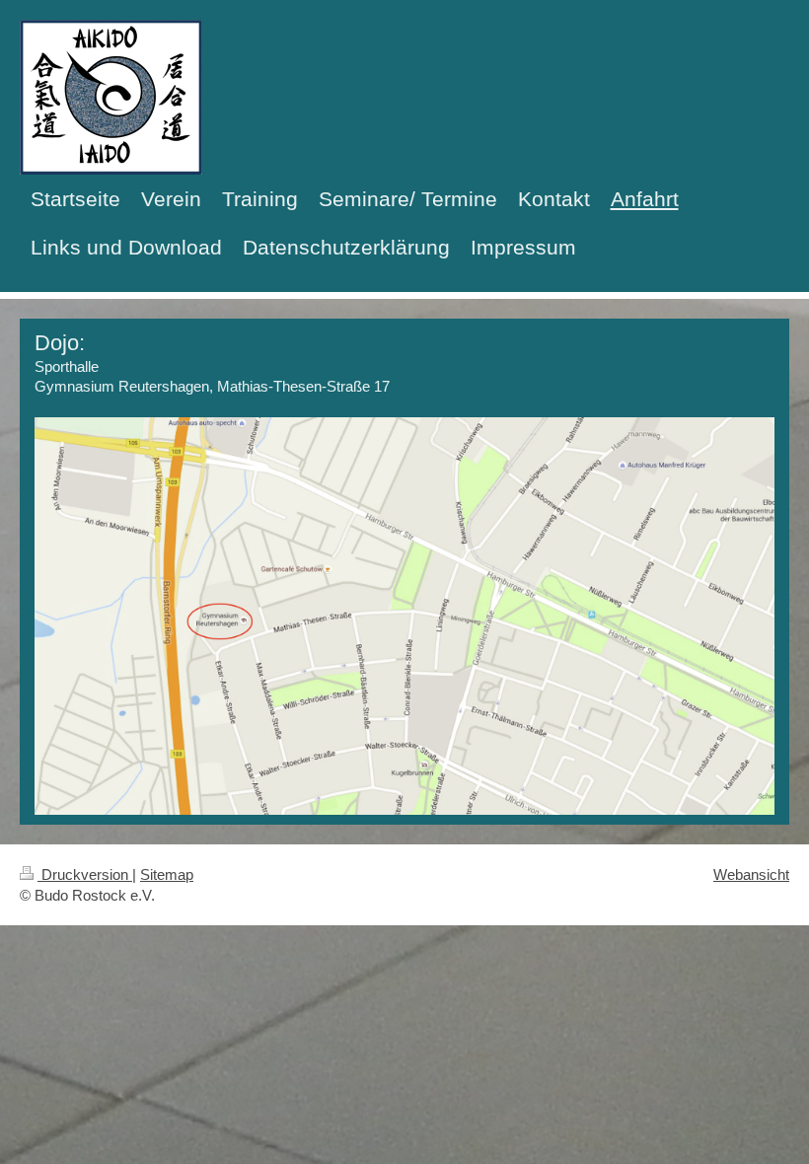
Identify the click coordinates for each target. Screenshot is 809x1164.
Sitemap (166, 874)
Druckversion (84, 874)
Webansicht (751, 874)
